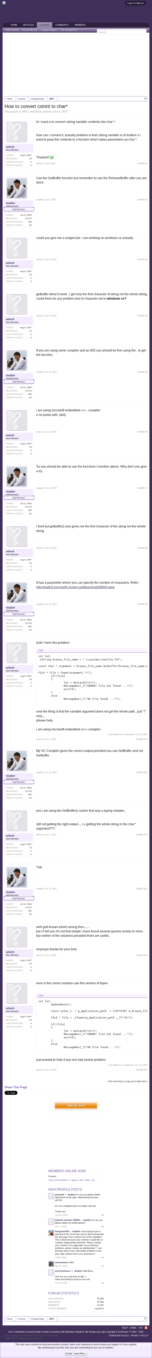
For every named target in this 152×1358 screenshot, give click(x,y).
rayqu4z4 (99, 1308)
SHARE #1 (142, 163)
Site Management (69, 30)
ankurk (47, 111)
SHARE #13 (141, 888)
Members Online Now (67, 1171)
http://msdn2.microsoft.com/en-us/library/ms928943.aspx (75, 587)
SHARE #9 (142, 604)
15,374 (28, 218)
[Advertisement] (76, 64)
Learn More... (80, 1353)
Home (14, 25)
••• (102, 1215)
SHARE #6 (142, 432)
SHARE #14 (141, 955)
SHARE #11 (141, 772)
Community (62, 25)
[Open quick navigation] (145, 98)
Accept (69, 1353)
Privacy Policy (139, 1335)
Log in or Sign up (135, 3)
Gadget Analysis (49, 30)
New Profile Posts (65, 1189)
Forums (44, 25)
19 (30, 158)
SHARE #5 (142, 372)
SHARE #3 (142, 259)
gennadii (59, 1194)
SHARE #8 (142, 548)
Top (140, 1328)
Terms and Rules (119, 1335)
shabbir (10, 203)
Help (125, 1328)
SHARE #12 (141, 834)
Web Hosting (12, 30)
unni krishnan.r (63, 1271)
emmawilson (61, 1262)
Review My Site (29, 30)
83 (30, 225)
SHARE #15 (141, 1070)
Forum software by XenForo (31, 1335)
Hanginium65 (62, 1231)
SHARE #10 (141, 739)
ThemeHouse (49, 1338)
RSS (146, 1327)
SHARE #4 (142, 316)
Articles (28, 25)
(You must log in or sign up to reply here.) (127, 1081)
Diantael (52, 1176)
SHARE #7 (142, 488)
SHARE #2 (142, 199)
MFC (25, 111)
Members (80, 25)
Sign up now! (76, 1105)
